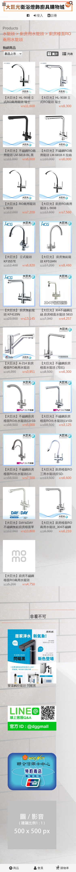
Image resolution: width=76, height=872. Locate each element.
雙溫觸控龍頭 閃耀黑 (22, 685)
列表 (70, 54)
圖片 (55, 54)
